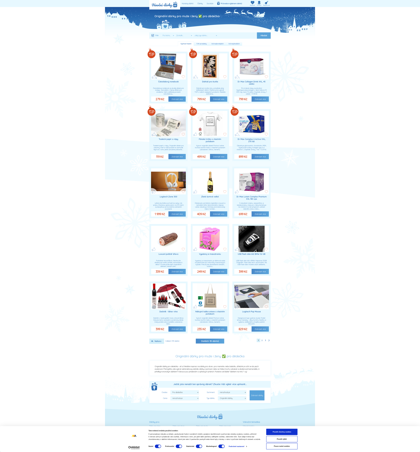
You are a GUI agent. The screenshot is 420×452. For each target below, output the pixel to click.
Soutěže (210, 3)
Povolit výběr (282, 439)
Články (200, 3)
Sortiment (211, 392)
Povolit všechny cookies (282, 432)
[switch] (179, 446)
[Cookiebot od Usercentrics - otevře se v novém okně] (134, 447)
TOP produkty (201, 44)
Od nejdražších (234, 44)
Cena (165, 398)
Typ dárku (211, 398)
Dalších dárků (210, 341)
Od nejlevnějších (217, 44)
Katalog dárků (187, 3)
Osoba (164, 392)
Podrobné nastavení (236, 446)
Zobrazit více (177, 99)
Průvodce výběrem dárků (231, 3)
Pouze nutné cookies (282, 446)
